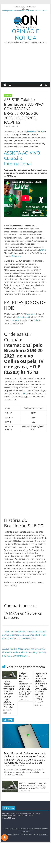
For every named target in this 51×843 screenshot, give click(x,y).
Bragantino (30, 314)
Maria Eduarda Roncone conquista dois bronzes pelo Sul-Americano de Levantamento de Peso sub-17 (32, 785)
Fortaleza (15, 320)
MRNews (11, 818)
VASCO (43, 250)
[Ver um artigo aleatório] (46, 84)
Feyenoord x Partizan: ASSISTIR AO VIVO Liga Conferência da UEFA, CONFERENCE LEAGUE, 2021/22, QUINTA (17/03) (41, 686)
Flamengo (16, 256)
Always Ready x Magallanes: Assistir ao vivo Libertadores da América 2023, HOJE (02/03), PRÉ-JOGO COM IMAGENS (24, 652)
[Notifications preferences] (4, 837)
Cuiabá (37, 320)
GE (24, 393)
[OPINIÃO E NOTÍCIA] (5, 84)
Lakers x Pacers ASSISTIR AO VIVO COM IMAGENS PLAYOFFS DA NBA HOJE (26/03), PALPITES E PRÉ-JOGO (9, 694)
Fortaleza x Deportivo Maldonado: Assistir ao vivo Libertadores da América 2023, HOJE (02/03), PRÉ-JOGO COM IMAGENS (24, 635)
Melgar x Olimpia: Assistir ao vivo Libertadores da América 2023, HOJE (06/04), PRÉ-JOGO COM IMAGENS (25, 685)
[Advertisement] (25, 64)
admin (22, 765)
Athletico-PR (23, 317)
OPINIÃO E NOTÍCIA (25, 34)
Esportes (8, 95)
